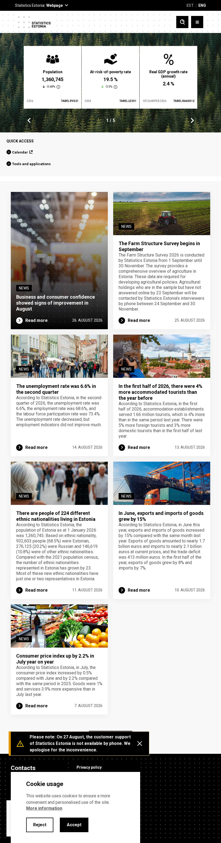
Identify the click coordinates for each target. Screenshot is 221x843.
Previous (29, 120)
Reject (39, 824)
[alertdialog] (75, 807)
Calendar (20, 152)
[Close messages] (139, 743)
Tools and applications (31, 164)
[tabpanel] (52, 77)
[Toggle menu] (197, 22)
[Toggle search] (182, 22)
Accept (74, 824)
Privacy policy (89, 767)
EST (190, 5)
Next (192, 120)
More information (44, 808)
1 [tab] (107, 120)
